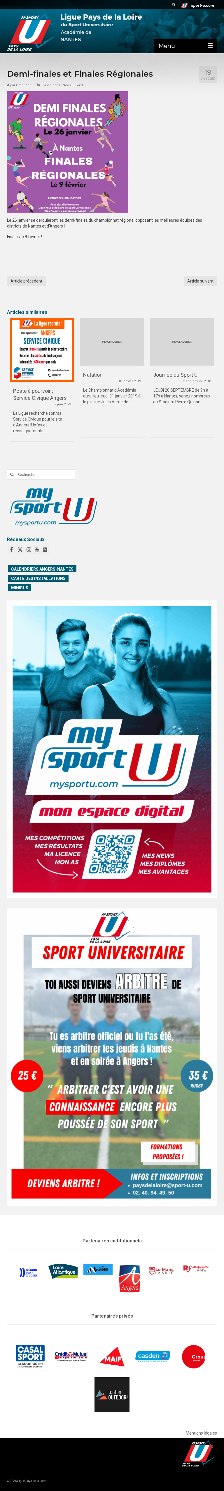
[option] (42, 380)
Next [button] (209, 382)
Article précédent (26, 281)
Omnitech (24, 85)
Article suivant (200, 281)
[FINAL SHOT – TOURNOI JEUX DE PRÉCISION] (182, 350)
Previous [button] (15, 382)
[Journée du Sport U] (112, 342)
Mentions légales (201, 1433)
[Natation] (42, 342)
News (67, 85)
